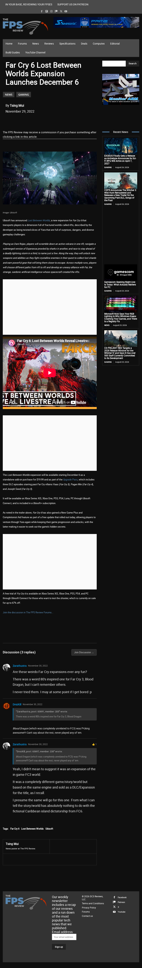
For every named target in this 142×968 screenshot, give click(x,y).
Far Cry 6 (14, 828)
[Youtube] (66, 11)
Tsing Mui (17, 105)
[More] (74, 120)
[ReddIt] (48, 120)
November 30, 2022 (38, 665)
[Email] (57, 120)
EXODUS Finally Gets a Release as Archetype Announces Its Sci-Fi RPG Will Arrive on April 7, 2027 (120, 159)
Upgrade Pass (70, 479)
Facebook (122, 897)
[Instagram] (51, 11)
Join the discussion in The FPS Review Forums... (28, 612)
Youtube (121, 911)
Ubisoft (49, 828)
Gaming (23, 94)
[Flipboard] (46, 11)
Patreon (121, 902)
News (8, 94)
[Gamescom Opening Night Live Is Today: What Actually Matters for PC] (120, 272)
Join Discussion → (84, 652)
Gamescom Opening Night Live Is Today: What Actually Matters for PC (120, 284)
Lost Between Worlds (39, 220)
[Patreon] (56, 11)
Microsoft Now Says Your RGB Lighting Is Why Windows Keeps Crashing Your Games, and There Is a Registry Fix (120, 317)
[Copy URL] (65, 120)
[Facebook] (41, 11)
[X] (61, 11)
